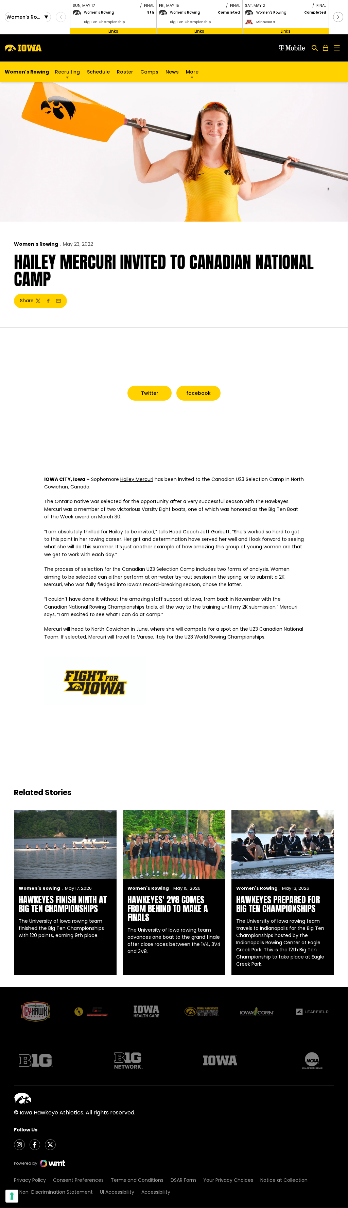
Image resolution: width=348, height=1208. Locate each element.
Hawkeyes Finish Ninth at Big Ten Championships (63, 904)
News (172, 71)
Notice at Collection (284, 1180)
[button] (338, 17)
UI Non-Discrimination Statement (53, 1192)
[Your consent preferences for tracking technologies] (11, 1196)
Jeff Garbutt (215, 531)
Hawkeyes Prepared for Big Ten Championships (278, 904)
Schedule (98, 71)
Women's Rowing (36, 244)
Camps (149, 73)
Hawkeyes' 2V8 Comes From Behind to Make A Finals (167, 908)
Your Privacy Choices (228, 1180)
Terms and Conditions (137, 1180)
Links (113, 31)
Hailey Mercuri (136, 479)
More (192, 71)
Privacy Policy (30, 1180)
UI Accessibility (117, 1192)
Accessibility (155, 1192)
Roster (125, 71)
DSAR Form (183, 1180)
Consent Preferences (78, 1180)
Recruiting (67, 71)
